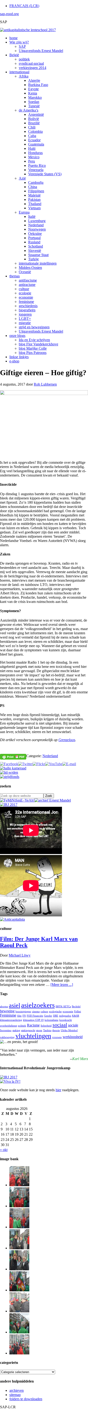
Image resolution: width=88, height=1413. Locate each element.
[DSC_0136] (19, 1290)
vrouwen (57, 1037)
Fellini (77, 1011)
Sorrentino (5, 1030)
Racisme (33, 1025)
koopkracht (65, 1020)
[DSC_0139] (19, 1227)
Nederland (50, 756)
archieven (16, 1390)
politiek (22, 1025)
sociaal (60, 1025)
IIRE (55, 1015)
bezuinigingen (23, 1011)
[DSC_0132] (19, 1332)
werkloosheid (73, 1037)
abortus (4, 1006)
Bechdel (76, 1006)
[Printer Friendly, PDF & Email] (13, 756)
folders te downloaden (25, 1399)
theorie (56, 1030)
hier (58, 1090)
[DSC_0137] (19, 1248)
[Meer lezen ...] (61, 985)
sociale (73, 1025)
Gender (48, 1015)
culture (44, 1011)
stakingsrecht (28, 1030)
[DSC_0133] (19, 1353)
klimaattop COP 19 (33, 1020)
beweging (7, 1011)
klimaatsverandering (11, 1020)
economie (68, 1011)
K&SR (75, 1015)
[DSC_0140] (19, 1206)
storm (39, 1030)
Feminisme (8, 1015)
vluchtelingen (33, 1035)
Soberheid (46, 1025)
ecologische (55, 1011)
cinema (36, 1011)
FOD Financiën (35, 1015)
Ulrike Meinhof (69, 1030)
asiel (14, 1005)
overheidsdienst (8, 1025)
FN (24, 1015)
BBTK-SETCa (63, 1006)
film (19, 1015)
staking (16, 1030)
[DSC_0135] (19, 1311)
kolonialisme (51, 1020)
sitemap (15, 1395)
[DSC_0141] (19, 1185)
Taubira (47, 1030)
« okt (4, 1150)
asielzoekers (38, 1005)
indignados (65, 1015)
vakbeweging (7, 1037)
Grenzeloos (66, 740)
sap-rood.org (9, 14)
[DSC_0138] (19, 1269)
